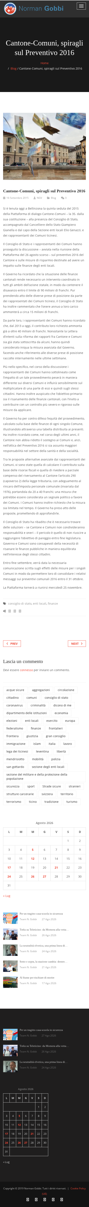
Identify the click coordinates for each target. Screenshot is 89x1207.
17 (9, 867)
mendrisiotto (15, 759)
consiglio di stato (19, 603)
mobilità (37, 759)
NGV (39, 198)
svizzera (47, 794)
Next (75, 644)
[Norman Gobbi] (34, 8)
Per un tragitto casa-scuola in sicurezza (41, 913)
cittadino (12, 698)
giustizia (32, 736)
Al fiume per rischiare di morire (37, 977)
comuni (31, 698)
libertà (61, 751)
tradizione (51, 802)
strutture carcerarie (20, 794)
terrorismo (13, 802)
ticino (33, 802)
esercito (51, 721)
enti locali (39, 603)
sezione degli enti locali (48, 767)
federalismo (14, 728)
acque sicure (15, 690)
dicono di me (62, 705)
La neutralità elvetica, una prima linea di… (44, 945)
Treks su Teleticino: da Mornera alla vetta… (44, 929)
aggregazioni (41, 690)
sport (31, 786)
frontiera (12, 736)
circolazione (66, 690)
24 (9, 876)
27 (44, 876)
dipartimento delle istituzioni (26, 713)
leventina (42, 751)
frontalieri (56, 728)
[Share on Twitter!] (15, 611)
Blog (14, 68)
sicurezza (12, 786)
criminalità (38, 705)
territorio (67, 794)
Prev (14, 644)
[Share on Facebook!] (9, 611)
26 (32, 876)
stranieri (75, 786)
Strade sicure (51, 786)
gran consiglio (55, 736)
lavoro (67, 744)
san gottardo (15, 767)
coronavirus (14, 705)
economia (61, 713)
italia (52, 744)
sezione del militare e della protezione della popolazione (36, 776)
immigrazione (15, 744)
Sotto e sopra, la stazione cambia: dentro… (43, 961)
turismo (71, 802)
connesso (26, 670)
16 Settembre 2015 (17, 198)
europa (70, 721)
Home (45, 63)
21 (56, 867)
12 (32, 859)
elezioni (11, 721)
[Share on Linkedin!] (20, 611)
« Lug (6, 896)
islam (37, 744)
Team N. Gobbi (28, 919)
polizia (55, 759)
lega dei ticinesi (17, 751)
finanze (53, 603)
